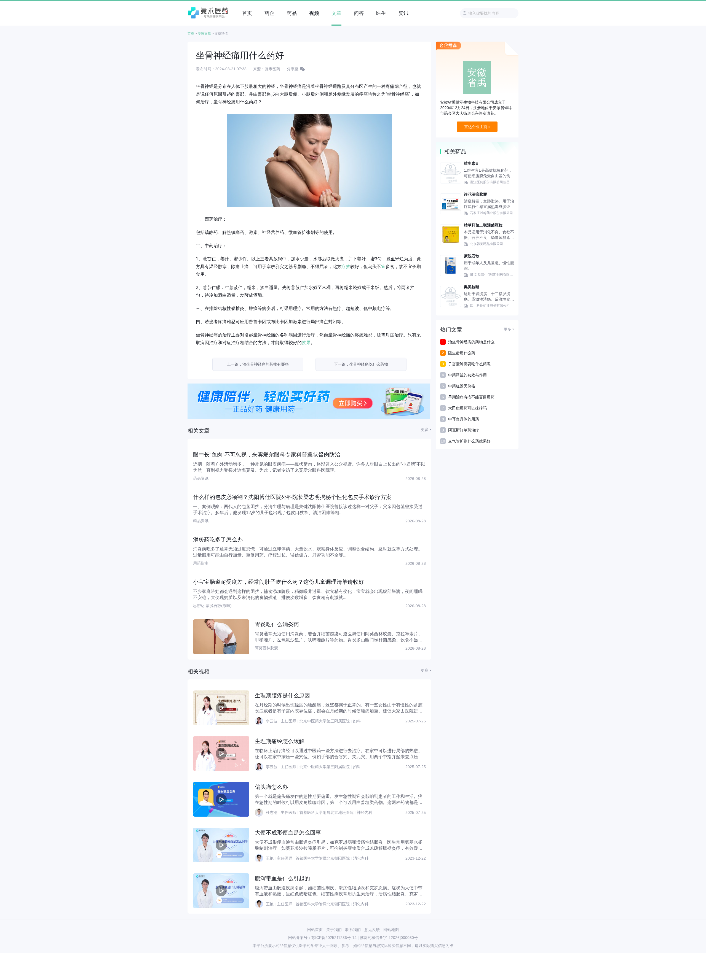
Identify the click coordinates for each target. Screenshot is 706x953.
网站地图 (391, 929)
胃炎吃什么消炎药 (277, 624)
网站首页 (315, 929)
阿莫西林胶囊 (266, 648)
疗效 (345, 266)
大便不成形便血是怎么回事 (288, 833)
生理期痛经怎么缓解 (279, 741)
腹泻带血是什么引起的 (282, 878)
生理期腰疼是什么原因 (282, 695)
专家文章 (204, 34)
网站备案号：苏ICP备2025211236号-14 (322, 937)
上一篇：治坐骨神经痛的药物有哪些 (258, 364)
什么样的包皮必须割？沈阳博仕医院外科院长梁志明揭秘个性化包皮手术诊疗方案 (292, 497)
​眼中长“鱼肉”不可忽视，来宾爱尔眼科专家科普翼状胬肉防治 (266, 455)
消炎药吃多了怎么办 (218, 539)
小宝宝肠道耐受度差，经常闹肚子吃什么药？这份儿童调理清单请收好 (278, 582)
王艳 (270, 858)
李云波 (271, 721)
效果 (306, 342)
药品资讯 (200, 478)
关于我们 (334, 929)
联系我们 (353, 929)
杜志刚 (271, 812)
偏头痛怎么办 (271, 787)
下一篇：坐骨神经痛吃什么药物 (361, 364)
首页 (191, 34)
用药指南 (200, 563)
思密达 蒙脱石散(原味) (212, 605)
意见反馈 (372, 929)
